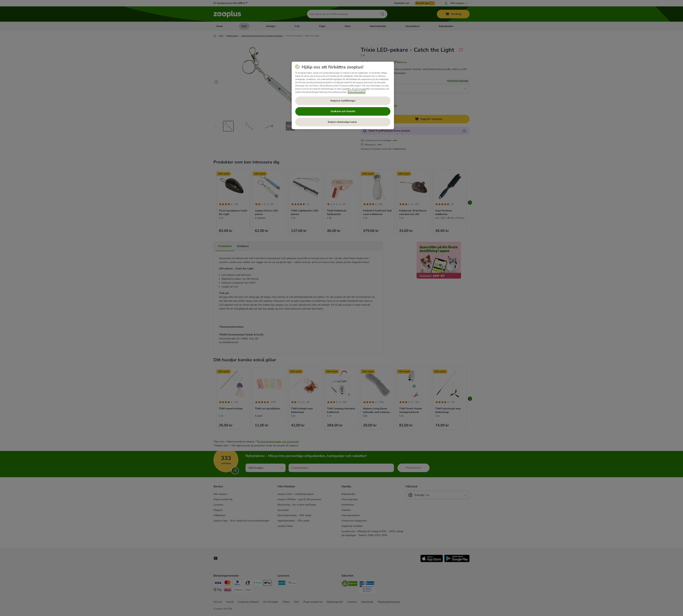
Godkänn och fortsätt (343, 111)
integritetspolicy (356, 92)
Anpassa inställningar (342, 100)
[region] (343, 95)
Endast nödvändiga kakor (343, 122)
